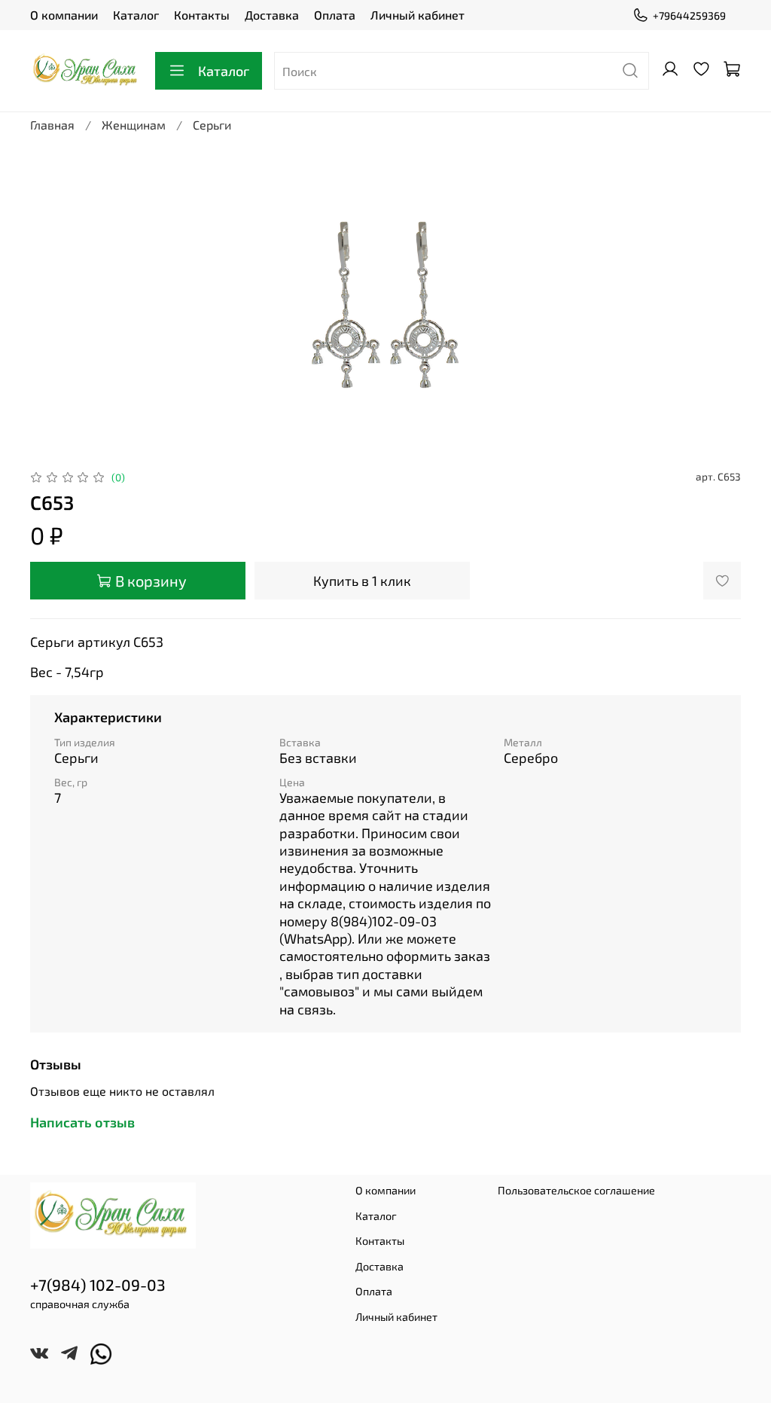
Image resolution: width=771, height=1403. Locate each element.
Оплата (334, 15)
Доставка (272, 15)
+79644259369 (689, 15)
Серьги (212, 124)
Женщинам (134, 124)
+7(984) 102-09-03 (98, 1284)
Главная (52, 124)
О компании (64, 15)
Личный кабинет (417, 15)
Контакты (202, 15)
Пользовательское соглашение (576, 1190)
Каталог (136, 15)
